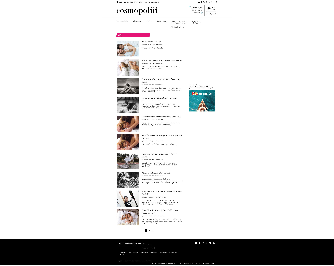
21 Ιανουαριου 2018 (158, 159)
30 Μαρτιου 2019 (157, 100)
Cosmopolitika (122, 21)
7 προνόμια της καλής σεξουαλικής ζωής (159, 98)
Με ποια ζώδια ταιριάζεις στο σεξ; (156, 173)
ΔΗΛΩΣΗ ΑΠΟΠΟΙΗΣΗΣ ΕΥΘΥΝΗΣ (201, 263)
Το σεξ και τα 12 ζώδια (151, 42)
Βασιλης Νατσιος (147, 84)
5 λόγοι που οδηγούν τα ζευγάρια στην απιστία (162, 61)
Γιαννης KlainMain (148, 216)
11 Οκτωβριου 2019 (157, 84)
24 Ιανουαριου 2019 (158, 119)
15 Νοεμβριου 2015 (158, 175)
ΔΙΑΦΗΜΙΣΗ (212, 263)
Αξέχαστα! (137, 21)
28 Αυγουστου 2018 (157, 141)
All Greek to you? (177, 27)
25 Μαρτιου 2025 (158, 44)
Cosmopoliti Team (147, 44)
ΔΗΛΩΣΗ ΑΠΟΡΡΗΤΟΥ (172, 263)
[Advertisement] (202, 69)
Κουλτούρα (161, 21)
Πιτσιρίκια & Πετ (195, 22)
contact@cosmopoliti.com (162, 263)
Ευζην (149, 21)
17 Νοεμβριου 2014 (159, 216)
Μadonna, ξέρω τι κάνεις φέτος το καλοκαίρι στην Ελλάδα (141, 2)
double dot (150, 260)
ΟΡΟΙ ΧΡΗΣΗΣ (190, 263)
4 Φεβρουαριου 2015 (161, 197)
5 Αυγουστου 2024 (158, 63)
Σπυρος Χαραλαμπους (148, 197)
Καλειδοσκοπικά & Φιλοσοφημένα (178, 22)
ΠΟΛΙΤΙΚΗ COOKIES (182, 263)
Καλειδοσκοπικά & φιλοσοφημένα (148, 252)
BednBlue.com (193, 86)
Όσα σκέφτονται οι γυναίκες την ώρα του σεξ (161, 117)
